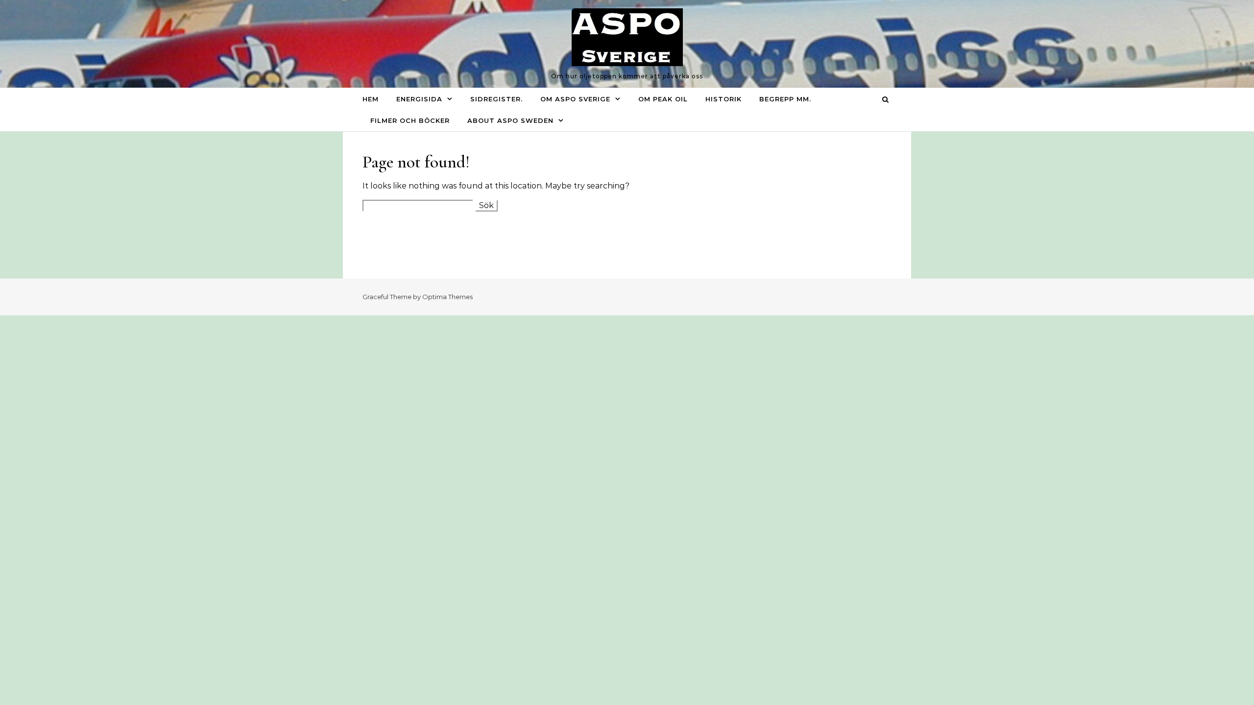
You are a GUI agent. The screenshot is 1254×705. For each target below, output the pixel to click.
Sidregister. (496, 99)
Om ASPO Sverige (575, 99)
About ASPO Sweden (510, 120)
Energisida (419, 99)
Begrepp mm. (785, 99)
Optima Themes (447, 297)
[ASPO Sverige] (627, 39)
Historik (723, 99)
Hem (370, 99)
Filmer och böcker (410, 120)
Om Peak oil (663, 99)
